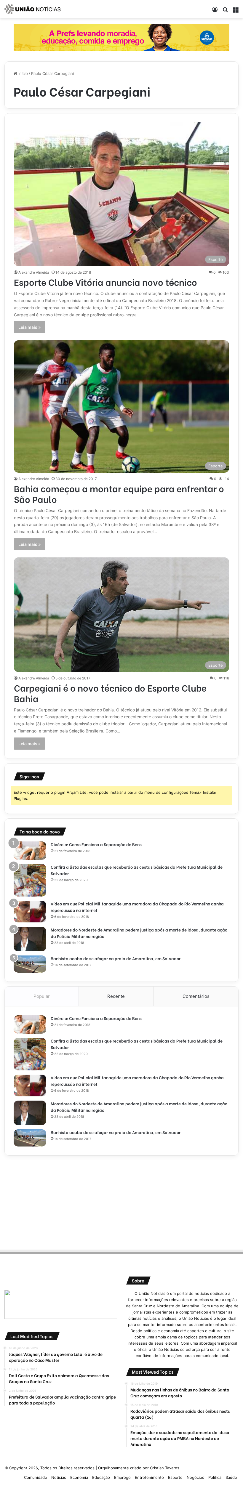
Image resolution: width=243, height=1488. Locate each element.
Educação (101, 1477)
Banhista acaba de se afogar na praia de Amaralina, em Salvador (115, 958)
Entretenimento (149, 1477)
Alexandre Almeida (33, 272)
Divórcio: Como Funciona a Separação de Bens (96, 844)
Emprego (122, 1477)
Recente (116, 996)
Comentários (196, 996)
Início (22, 73)
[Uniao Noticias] (32, 9)
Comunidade (35, 1477)
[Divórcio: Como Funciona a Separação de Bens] (30, 850)
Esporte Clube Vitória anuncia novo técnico (105, 281)
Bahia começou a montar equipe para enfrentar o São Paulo (119, 493)
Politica (214, 1477)
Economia (79, 1477)
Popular (41, 996)
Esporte (175, 1477)
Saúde (231, 1477)
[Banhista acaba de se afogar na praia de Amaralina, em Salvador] (30, 964)
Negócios (195, 1477)
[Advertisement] (121, 1201)
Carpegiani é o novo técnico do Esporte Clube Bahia (110, 693)
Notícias (58, 1477)
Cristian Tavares (164, 1467)
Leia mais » (29, 327)
